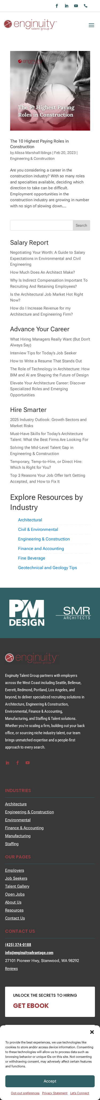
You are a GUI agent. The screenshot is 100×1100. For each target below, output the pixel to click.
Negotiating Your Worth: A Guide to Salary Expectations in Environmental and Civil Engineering (47, 258)
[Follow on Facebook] (57, 6)
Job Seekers (16, 878)
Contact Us (15, 918)
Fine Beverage (31, 558)
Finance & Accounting (24, 828)
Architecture (16, 804)
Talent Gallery (17, 886)
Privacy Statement (54, 1093)
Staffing (12, 843)
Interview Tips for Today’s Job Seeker (43, 353)
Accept (50, 1081)
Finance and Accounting (41, 548)
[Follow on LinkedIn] (66, 6)
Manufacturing (18, 835)
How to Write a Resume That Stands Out (46, 361)
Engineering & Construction (32, 158)
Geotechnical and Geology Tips (47, 567)
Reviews (11, 968)
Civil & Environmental (38, 529)
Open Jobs (15, 894)
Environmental (18, 820)
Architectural (30, 519)
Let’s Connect (79, 1093)
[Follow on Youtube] (76, 6)
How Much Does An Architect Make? (42, 272)
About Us (13, 902)
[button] (92, 1032)
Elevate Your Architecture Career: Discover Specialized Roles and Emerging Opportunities (47, 389)
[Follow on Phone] (85, 6)
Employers (14, 870)
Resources (14, 910)
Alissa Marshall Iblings (33, 153)
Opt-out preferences (25, 1093)
